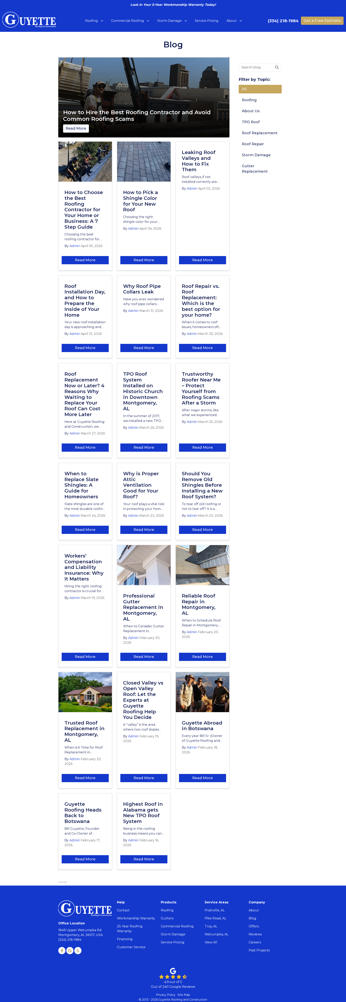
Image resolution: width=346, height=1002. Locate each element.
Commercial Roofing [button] (127, 21)
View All (211, 942)
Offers (254, 926)
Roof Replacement (260, 133)
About (254, 910)
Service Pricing (172, 942)
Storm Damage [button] (169, 21)
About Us (251, 111)
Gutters (167, 918)
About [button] (231, 21)
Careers (255, 942)
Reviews (255, 934)
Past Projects (259, 950)
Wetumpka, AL (216, 934)
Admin (74, 246)
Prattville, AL (215, 910)
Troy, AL (211, 926)
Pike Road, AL (215, 918)
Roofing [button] (91, 21)
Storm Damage (256, 155)
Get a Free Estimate (322, 20)
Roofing (249, 100)
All (244, 89)
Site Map (184, 995)
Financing (125, 939)
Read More (76, 128)
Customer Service (131, 947)
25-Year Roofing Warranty (130, 928)
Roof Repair (253, 144)
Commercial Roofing (177, 926)
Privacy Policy (165, 995)
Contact (123, 910)
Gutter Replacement (255, 169)
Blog (252, 918)
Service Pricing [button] (206, 21)
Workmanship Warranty (136, 918)
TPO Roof (251, 122)
